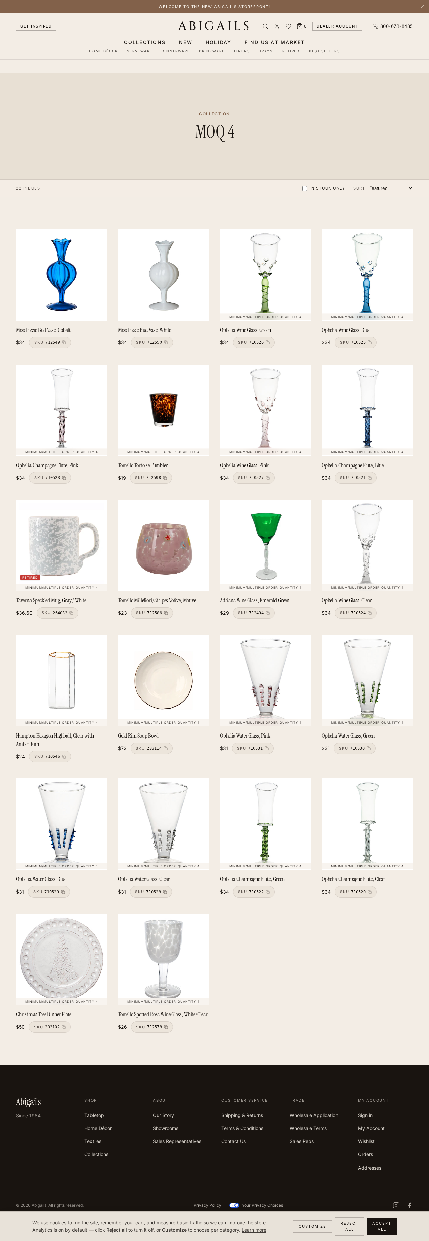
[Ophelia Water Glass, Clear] (163, 824)
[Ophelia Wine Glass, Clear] (367, 545)
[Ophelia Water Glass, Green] (367, 680)
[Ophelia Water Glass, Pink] (265, 680)
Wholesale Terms (308, 1128)
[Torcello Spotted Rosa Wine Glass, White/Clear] (163, 959)
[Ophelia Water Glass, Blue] (61, 824)
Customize (312, 1226)
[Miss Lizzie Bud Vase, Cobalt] (61, 275)
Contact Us (233, 1141)
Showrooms (165, 1128)
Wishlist (366, 1141)
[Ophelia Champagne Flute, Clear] (367, 824)
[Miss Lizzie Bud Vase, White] (163, 275)
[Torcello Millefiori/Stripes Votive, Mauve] (163, 545)
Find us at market (275, 42)
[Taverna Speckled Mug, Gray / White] (61, 545)
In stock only (327, 188)
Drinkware (211, 51)
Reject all (350, 1226)
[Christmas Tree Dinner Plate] (61, 959)
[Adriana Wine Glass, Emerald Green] (265, 545)
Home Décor (103, 51)
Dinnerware (176, 51)
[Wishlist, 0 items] (288, 26)
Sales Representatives (177, 1141)
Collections (145, 42)
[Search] (265, 26)
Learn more (254, 1230)
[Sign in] (277, 26)
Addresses (369, 1168)
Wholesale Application (314, 1115)
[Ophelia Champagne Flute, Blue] (367, 410)
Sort (359, 188)
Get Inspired (36, 26)
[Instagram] (396, 1205)
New (185, 42)
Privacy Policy (207, 1205)
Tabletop (94, 1115)
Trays (266, 51)
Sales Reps (302, 1141)
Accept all (381, 1226)
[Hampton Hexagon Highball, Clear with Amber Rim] (61, 680)
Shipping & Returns (242, 1115)
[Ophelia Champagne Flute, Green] (265, 824)
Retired (291, 51)
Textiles (92, 1141)
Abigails (214, 26)
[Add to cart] (86, 238)
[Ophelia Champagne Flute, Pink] (61, 410)
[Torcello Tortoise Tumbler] (163, 410)
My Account (371, 1128)
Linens (242, 51)
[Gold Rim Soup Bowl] (163, 680)
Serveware (139, 51)
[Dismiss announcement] (422, 6)
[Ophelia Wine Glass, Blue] (367, 275)
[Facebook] (409, 1205)
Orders (365, 1154)
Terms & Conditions (242, 1128)
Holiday (219, 42)
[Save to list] (98, 238)
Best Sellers (324, 51)
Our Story (163, 1115)
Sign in (365, 1115)
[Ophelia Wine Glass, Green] (265, 275)
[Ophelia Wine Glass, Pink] (265, 410)
